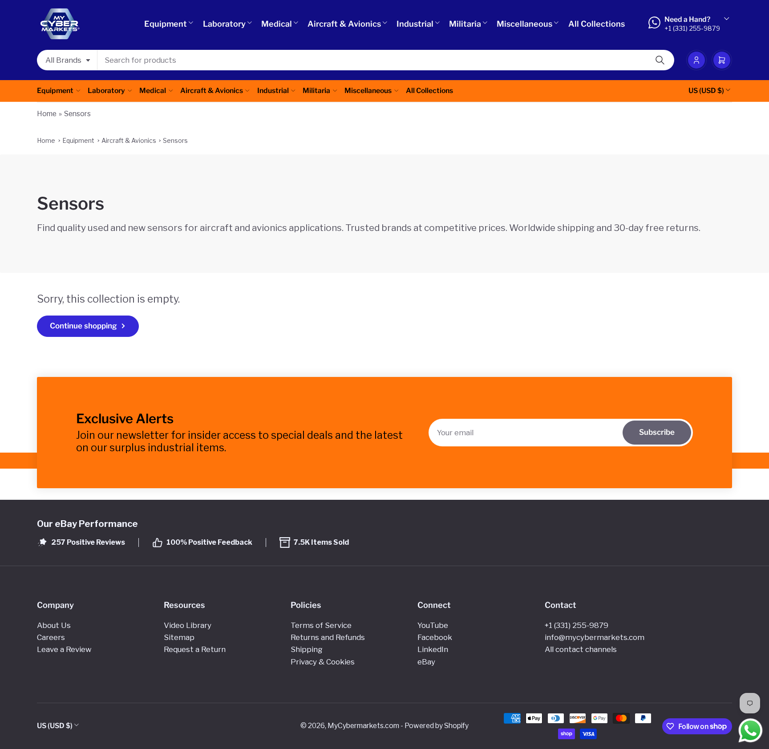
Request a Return (195, 649)
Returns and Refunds (328, 637)
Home (47, 113)
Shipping (307, 649)
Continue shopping (83, 325)
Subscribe (657, 432)
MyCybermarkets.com (363, 725)
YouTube (432, 625)
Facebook (434, 637)
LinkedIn (432, 649)
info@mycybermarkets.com (594, 637)
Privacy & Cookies (323, 661)
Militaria (465, 23)
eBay (426, 661)
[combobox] (385, 60)
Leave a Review (64, 649)
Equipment (165, 23)
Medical (276, 23)
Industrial (415, 23)
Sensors (77, 113)
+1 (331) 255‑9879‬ (576, 625)
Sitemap (179, 637)
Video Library (187, 625)
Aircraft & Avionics (344, 23)
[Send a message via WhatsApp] (751, 731)
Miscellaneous (524, 23)
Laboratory (224, 23)
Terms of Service (321, 625)
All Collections (596, 23)
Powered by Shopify (437, 725)
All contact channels (581, 649)
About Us (54, 625)
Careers (51, 637)
